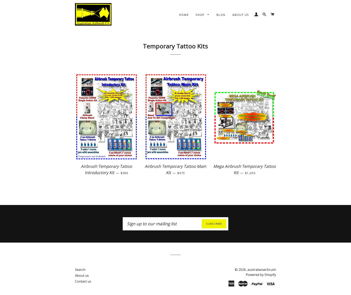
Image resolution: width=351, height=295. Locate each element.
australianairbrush (261, 269)
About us (240, 15)
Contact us (83, 281)
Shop (201, 15)
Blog (220, 15)
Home (184, 15)
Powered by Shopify (261, 274)
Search (80, 269)
